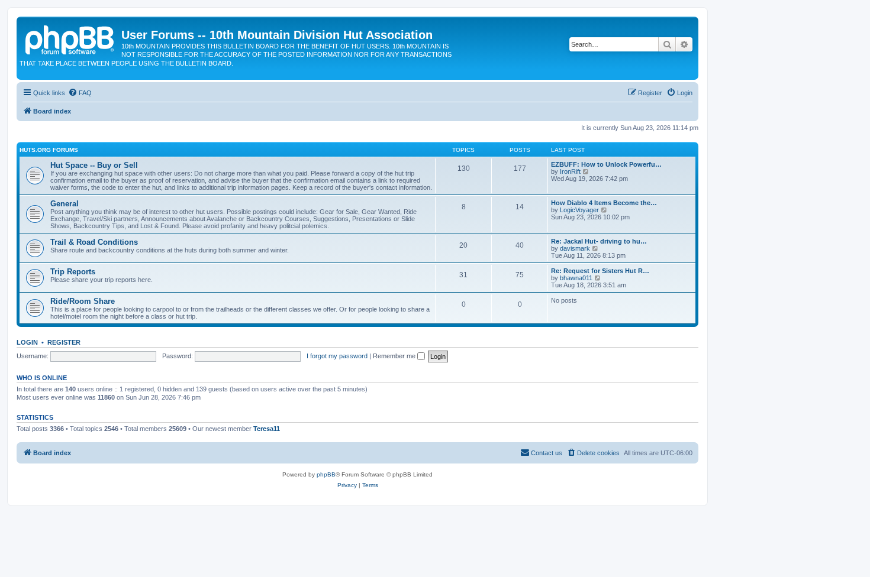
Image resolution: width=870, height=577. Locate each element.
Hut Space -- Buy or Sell (94, 165)
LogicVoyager (579, 209)
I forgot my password (337, 355)
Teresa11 (266, 428)
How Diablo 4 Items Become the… (604, 202)
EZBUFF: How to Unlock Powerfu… (606, 164)
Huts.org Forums (49, 150)
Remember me (395, 355)
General (64, 203)
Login (27, 342)
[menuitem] (80, 93)
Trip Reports (72, 271)
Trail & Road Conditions (94, 242)
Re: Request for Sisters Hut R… (600, 270)
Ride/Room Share (82, 301)
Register (63, 342)
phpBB (326, 474)
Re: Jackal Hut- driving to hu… (599, 241)
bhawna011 (576, 277)
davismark (575, 248)
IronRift (570, 171)
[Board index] (70, 38)
